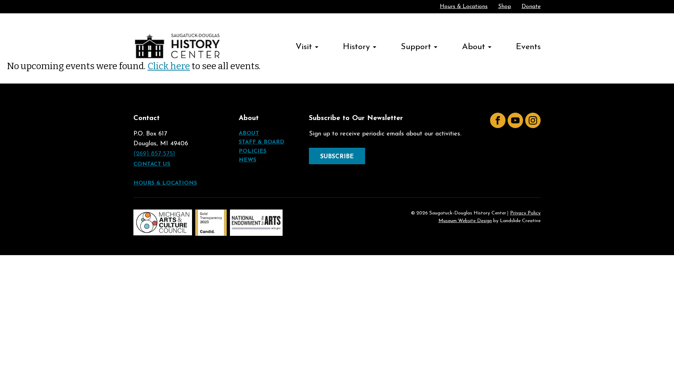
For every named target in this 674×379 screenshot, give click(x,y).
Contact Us (151, 164)
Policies (252, 151)
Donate (531, 6)
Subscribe (337, 157)
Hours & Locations (464, 6)
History (356, 47)
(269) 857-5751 (154, 154)
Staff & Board (261, 142)
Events (528, 47)
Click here (168, 66)
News (247, 160)
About (473, 47)
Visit (304, 47)
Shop (504, 6)
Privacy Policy (525, 213)
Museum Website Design (465, 221)
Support (416, 47)
